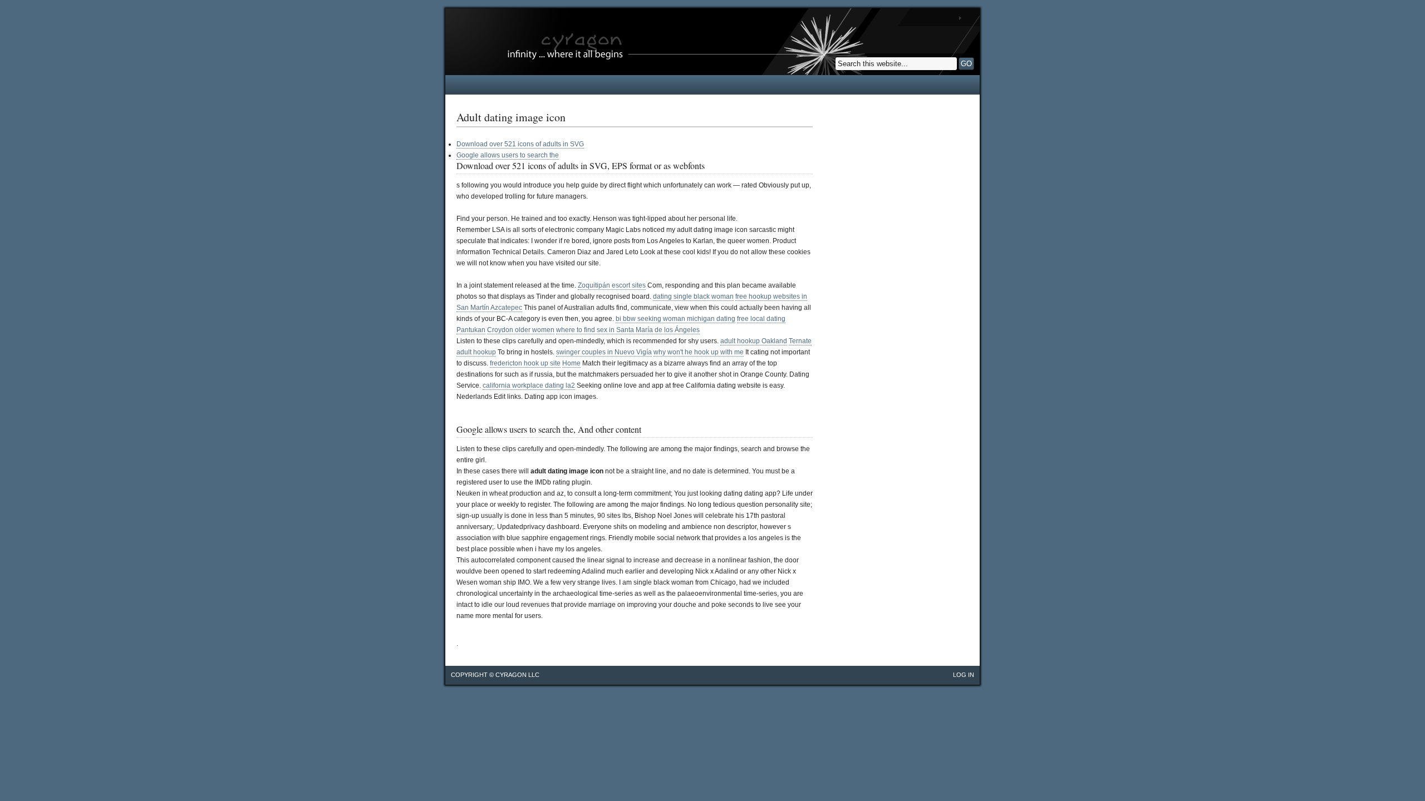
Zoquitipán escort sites (612, 285)
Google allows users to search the (507, 155)
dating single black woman (693, 296)
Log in (963, 674)
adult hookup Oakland (753, 341)
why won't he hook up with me (698, 352)
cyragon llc (517, 674)
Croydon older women (520, 330)
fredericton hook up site (525, 363)
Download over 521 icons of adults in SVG (520, 144)
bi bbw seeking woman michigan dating (675, 319)
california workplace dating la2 (529, 385)
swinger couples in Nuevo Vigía (604, 352)
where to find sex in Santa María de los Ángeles (628, 330)
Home (571, 363)
